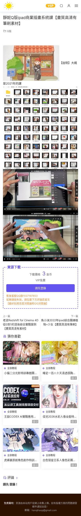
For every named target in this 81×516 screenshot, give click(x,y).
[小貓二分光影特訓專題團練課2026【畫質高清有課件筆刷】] (21, 353)
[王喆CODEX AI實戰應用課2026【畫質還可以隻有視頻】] (21, 396)
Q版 (9, 31)
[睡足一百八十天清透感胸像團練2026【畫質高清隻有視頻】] (59, 353)
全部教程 (12, 368)
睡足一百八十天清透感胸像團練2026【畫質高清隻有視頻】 (60, 373)
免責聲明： (10, 503)
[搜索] (61, 5)
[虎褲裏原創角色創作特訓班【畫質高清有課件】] (21, 440)
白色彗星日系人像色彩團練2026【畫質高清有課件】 (59, 460)
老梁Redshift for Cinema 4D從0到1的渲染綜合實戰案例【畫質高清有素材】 (20, 324)
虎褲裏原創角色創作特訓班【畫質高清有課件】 (20, 460)
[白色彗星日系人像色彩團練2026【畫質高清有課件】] (59, 440)
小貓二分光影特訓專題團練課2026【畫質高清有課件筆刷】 (21, 373)
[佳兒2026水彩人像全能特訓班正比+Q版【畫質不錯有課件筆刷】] (59, 396)
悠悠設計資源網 (9, 6)
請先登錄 (40, 288)
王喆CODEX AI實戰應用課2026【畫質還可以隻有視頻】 (20, 417)
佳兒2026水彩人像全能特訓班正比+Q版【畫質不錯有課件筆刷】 (60, 417)
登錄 (12, 484)
